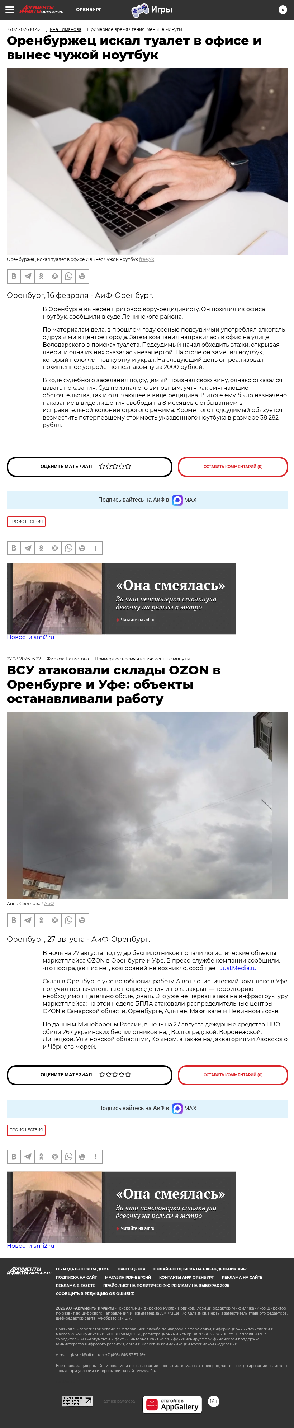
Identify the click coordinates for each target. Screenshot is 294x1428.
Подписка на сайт (76, 1277)
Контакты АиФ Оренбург (186, 1277)
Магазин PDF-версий (128, 1277)
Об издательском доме (82, 1269)
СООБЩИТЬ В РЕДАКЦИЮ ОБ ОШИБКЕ (95, 1294)
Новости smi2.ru (30, 637)
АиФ (49, 903)
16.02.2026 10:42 (24, 29)
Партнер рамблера (118, 1401)
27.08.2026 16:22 (24, 658)
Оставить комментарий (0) (233, 466)
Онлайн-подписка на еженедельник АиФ (200, 1269)
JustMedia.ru (238, 968)
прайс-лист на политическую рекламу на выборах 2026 (166, 1285)
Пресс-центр (131, 1269)
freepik (146, 259)
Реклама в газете (75, 1285)
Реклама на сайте (242, 1277)
